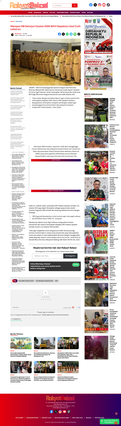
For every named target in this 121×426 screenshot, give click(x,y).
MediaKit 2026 (46, 417)
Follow (75, 264)
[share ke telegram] (71, 35)
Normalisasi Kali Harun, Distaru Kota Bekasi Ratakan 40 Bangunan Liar (84, 16)
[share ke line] (75, 35)
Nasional (37, 12)
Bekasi (45, 12)
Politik (52, 12)
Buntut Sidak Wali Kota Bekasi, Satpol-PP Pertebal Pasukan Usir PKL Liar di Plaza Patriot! (18, 186)
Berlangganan (70, 256)
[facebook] (91, 6)
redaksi (88, 417)
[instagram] (100, 6)
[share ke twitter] (64, 35)
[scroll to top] (115, 423)
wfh (56, 281)
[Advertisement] (55, 123)
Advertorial (75, 12)
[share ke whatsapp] (68, 35)
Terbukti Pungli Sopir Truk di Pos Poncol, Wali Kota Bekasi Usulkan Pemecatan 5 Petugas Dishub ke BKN (18, 178)
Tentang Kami (99, 417)
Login (79, 307)
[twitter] (96, 6)
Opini (84, 12)
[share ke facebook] (60, 35)
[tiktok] (109, 6)
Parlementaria (63, 12)
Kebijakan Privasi (32, 417)
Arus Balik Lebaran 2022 (26, 281)
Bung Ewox (18, 33)
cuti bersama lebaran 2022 (44, 281)
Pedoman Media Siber (62, 417)
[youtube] (104, 6)
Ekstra (90, 12)
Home (30, 12)
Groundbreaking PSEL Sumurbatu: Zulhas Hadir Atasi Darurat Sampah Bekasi (35, 16)
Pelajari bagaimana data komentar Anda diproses (55, 315)
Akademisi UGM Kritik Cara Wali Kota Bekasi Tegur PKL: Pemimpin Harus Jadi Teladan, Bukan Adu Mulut (18, 169)
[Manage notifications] (116, 413)
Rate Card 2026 (77, 417)
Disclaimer (19, 417)
